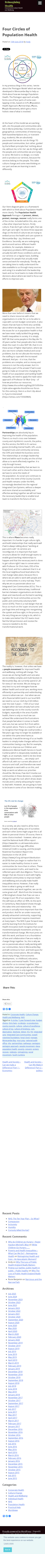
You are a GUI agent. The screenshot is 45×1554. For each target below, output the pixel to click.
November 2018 (15, 1374)
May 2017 (12, 1415)
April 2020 (12, 1331)
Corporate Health (18, 1014)
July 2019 (12, 1351)
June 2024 (12, 1296)
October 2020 (14, 1317)
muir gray (21, 1040)
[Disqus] (22, 1105)
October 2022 (14, 1311)
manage (33, 1037)
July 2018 (12, 1386)
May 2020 (12, 1328)
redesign (13, 1052)
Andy (28, 42)
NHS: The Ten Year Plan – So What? (23, 1218)
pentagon (36, 1043)
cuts (32, 1029)
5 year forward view (27, 1020)
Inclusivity (12, 1224)
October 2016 (14, 1435)
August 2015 (13, 1472)
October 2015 (14, 1469)
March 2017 (13, 1420)
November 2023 (15, 1299)
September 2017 (15, 1403)
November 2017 (15, 1397)
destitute (16, 1032)
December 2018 (15, 1371)
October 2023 (14, 1302)
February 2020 (14, 1337)
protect (36, 1049)
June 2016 (12, 1446)
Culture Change (32, 1014)
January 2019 (14, 1368)
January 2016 (14, 1461)
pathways (27, 1043)
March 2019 (13, 1363)
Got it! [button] (7, 1550)
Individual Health (15, 1498)
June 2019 (12, 1354)
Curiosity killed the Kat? (18, 1230)
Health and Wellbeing (11, 1017)
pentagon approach (10, 1046)
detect (23, 1032)
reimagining (22, 1052)
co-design (22, 1023)
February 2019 (14, 1366)
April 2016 (12, 1452)
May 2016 (12, 1449)
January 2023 (14, 1308)
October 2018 (14, 1377)
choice (5, 1023)
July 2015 (12, 1475)
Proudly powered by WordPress (16, 1531)
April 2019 (12, 1360)
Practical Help (14, 1507)
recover (5, 1052)
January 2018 (14, 1394)
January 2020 (14, 1340)
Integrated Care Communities (19, 1034)
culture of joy (7, 1029)
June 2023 (12, 1305)
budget (39, 1020)
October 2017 (14, 1400)
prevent (28, 1049)
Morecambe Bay (9, 1040)
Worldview (13, 1510)
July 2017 (12, 1409)
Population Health (16, 1504)
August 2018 (13, 1383)
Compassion (13, 1221)
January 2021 (14, 1314)
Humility (12, 1227)
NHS (23, 1017)
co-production (32, 1023)
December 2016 (15, 1429)
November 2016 (15, 1432)
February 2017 (14, 1423)
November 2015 (15, 1467)
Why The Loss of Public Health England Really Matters (24, 1273)
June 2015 (12, 1478)
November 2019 (15, 1342)
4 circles (14, 1020)
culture (19, 1026)
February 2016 (14, 1458)
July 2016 (12, 1443)
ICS (28, 1032)
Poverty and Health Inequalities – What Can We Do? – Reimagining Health (23, 1253)
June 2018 (12, 1389)
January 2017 (14, 1426)
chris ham (13, 1023)
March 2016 (13, 1455)
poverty (21, 1049)
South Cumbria (18, 1055)
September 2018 (15, 1380)
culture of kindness (22, 1029)
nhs (9, 1043)
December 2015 (15, 1464)
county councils (8, 1026)
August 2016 (13, 1441)
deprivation (7, 1032)
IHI (31, 1032)
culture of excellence (31, 1026)
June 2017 (12, 1412)
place (38, 1046)
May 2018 (12, 1392)
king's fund (25, 1037)
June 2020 (12, 1325)
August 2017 (13, 1406)
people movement (27, 1046)
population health (9, 1049)
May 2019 (12, 1357)
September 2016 (15, 1438)
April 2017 (12, 1417)
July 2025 (12, 1293)
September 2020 (15, 1319)
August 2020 (13, 1322)
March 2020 (13, 1334)
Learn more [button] (9, 1543)
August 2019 (13, 1348)
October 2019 (14, 1345)
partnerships (17, 1043)
